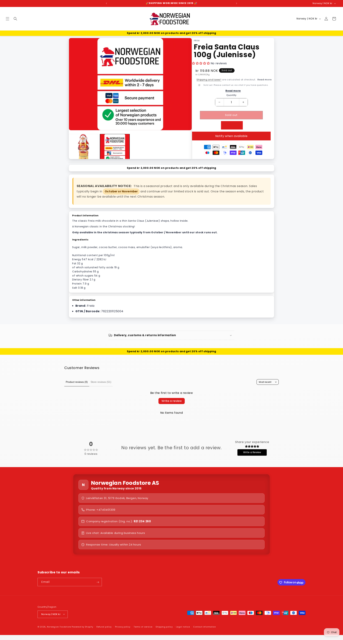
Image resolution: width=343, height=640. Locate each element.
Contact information (204, 626)
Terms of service (143, 626)
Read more (264, 79)
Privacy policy (122, 626)
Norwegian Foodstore (59, 626)
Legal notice (183, 626)
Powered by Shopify (82, 626)
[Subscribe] (98, 582)
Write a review (171, 401)
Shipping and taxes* (209, 79)
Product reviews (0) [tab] (77, 381)
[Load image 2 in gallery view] (115, 148)
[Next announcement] (236, 3)
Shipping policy (164, 626)
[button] (7, 19)
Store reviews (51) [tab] (101, 381)
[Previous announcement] (106, 3)
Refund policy (104, 626)
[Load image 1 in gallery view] (83, 148)
